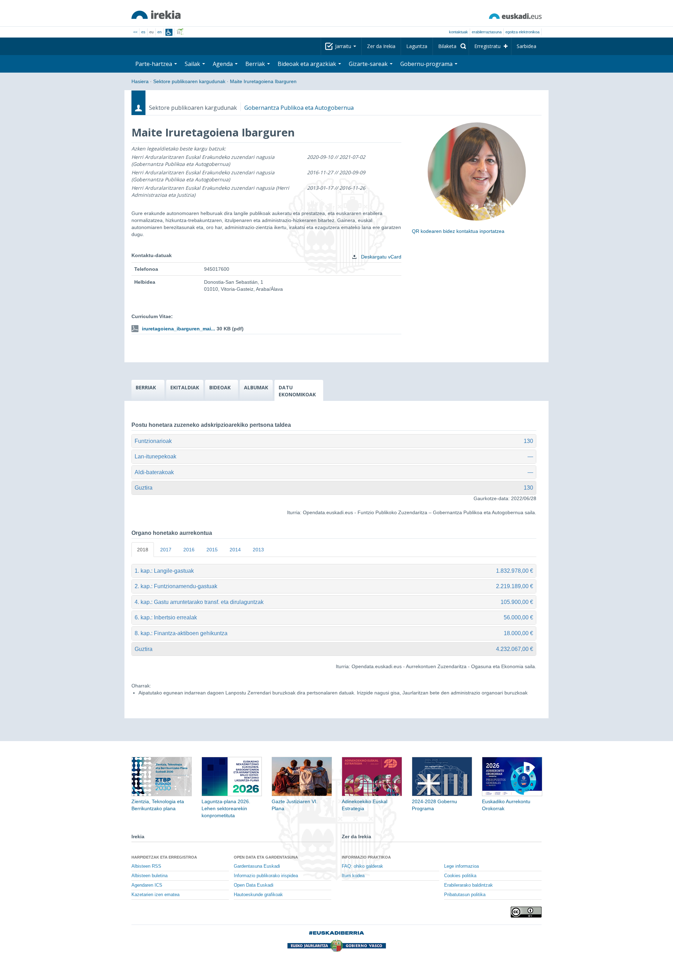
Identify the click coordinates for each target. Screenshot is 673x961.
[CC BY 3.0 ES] (526, 912)
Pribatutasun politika (464, 894)
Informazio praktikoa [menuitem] (366, 857)
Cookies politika (460, 875)
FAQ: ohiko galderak (362, 866)
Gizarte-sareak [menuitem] (369, 64)
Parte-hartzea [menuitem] (154, 64)
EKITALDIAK (184, 387)
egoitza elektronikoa (522, 32)
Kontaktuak (458, 32)
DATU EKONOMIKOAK (297, 391)
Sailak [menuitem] (193, 64)
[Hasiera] (156, 15)
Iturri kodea (353, 875)
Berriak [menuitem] (255, 64)
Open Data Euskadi (253, 885)
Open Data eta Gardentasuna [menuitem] (266, 857)
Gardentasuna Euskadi (257, 866)
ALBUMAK (256, 387)
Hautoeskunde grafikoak (258, 894)
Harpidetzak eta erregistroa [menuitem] (164, 857)
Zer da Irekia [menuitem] (381, 46)
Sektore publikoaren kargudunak (189, 81)
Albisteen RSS (146, 866)
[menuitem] (451, 46)
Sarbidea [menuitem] (526, 46)
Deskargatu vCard (380, 257)
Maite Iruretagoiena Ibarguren (263, 81)
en (159, 32)
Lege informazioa (461, 866)
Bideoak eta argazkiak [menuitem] (308, 64)
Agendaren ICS (146, 885)
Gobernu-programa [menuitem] (427, 64)
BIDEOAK (220, 387)
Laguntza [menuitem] (416, 46)
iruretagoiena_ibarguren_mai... (178, 328)
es (143, 32)
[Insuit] (168, 32)
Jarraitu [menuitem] (344, 46)
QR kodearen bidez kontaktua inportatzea (458, 231)
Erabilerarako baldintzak (468, 885)
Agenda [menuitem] (223, 64)
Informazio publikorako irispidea (266, 875)
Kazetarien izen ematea (155, 894)
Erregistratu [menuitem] (487, 46)
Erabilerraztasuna (487, 32)
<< (135, 32)
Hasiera (140, 81)
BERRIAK (146, 387)
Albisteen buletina (149, 875)
